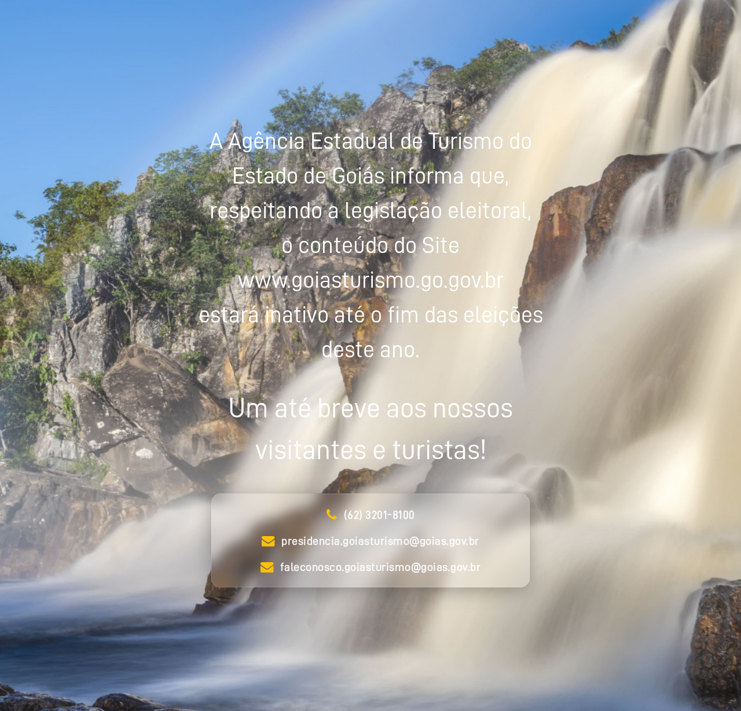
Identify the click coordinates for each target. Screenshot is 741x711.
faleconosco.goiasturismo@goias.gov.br (380, 567)
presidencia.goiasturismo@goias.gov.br (380, 541)
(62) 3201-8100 (379, 515)
